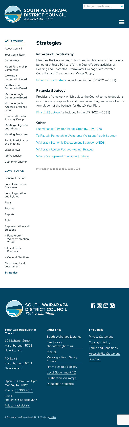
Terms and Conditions (103, 348)
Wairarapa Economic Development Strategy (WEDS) (70, 143)
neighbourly (112, 305)
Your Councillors (15, 55)
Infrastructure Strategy (51, 80)
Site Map (94, 359)
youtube (105, 305)
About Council (13, 48)
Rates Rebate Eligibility (62, 367)
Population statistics (60, 384)
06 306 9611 (24, 390)
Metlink (52, 352)
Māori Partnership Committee (16, 68)
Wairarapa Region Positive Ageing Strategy (65, 149)
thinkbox (52, 417)
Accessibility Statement (104, 354)
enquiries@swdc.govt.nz (21, 400)
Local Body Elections (14, 249)
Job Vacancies (13, 156)
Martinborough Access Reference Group (16, 107)
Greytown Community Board (16, 77)
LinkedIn (118, 305)
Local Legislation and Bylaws (15, 195)
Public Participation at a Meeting (17, 142)
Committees (12, 60)
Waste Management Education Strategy (62, 156)
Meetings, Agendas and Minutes (16, 126)
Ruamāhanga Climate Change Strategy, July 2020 (69, 129)
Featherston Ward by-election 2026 (18, 239)
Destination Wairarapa (61, 378)
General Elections (16, 178)
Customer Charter (16, 162)
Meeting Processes (16, 134)
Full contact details (17, 405)
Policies (9, 208)
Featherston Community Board (16, 86)
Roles (8, 220)
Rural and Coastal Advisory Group (16, 117)
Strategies (11, 273)
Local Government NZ (61, 372)
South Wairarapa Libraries (64, 337)
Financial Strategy (48, 112)
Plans (8, 202)
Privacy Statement (101, 337)
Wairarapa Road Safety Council (62, 359)
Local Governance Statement (16, 185)
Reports (9, 214)
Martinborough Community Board (16, 95)
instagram (99, 305)
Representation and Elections (17, 228)
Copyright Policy (99, 342)
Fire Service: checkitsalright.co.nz (60, 344)
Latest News (12, 150)
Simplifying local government (15, 265)
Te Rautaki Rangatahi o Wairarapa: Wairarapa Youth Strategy (76, 136)
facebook (93, 305)
